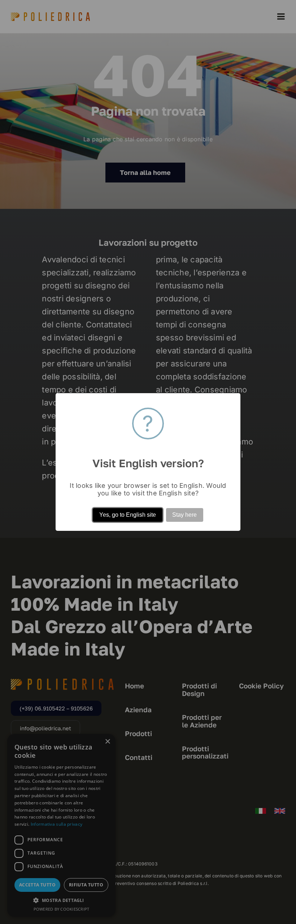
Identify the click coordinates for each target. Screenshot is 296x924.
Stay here (184, 515)
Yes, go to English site (127, 515)
